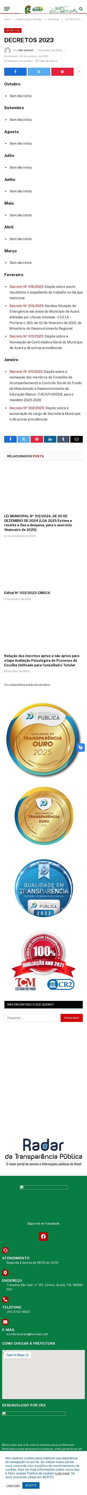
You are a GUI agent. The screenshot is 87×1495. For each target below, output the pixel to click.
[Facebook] (43, 1236)
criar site (29, 1444)
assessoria (32, 1448)
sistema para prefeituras (57, 1444)
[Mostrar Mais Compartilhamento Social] (79, 72)
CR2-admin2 (25, 50)
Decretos (13, 30)
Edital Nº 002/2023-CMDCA (27, 593)
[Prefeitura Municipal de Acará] (45, 8)
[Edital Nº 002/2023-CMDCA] (43, 565)
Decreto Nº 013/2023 (26, 336)
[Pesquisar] (80, 8)
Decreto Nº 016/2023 (26, 287)
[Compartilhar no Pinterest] (62, 72)
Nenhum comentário (20, 61)
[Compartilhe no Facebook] (15, 72)
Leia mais (62, 1473)
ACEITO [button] (31, 1485)
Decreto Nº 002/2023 (27, 408)
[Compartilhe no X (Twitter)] (39, 72)
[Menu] (7, 8)
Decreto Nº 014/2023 (26, 306)
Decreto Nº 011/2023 (26, 372)
